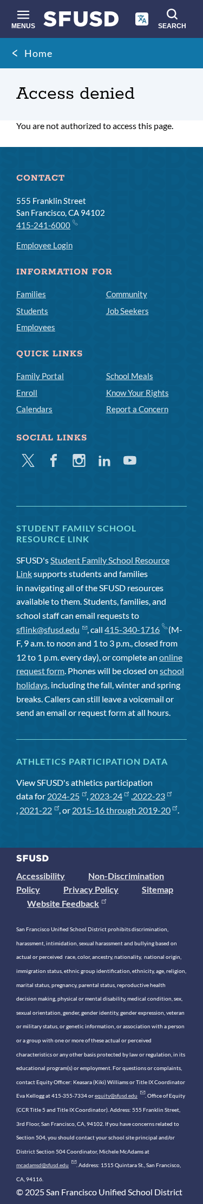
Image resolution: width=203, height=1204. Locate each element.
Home (38, 53)
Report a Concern (137, 409)
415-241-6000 (43, 225)
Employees (35, 327)
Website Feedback (63, 903)
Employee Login (44, 245)
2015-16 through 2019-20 (121, 810)
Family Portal (40, 376)
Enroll (26, 393)
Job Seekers (127, 311)
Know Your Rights (137, 393)
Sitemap (157, 889)
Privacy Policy (91, 889)
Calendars (34, 409)
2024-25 (63, 796)
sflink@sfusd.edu (48, 629)
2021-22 (35, 810)
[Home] (81, 21)
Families (31, 294)
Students (32, 311)
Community (126, 294)
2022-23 (149, 796)
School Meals (129, 376)
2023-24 (106, 796)
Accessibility (40, 875)
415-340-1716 (132, 629)
